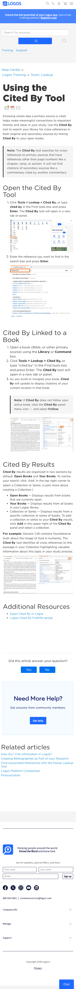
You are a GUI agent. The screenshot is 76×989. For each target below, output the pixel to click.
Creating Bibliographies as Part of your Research (35, 758)
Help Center (11, 69)
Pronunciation (10, 775)
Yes (28, 669)
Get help (38, 720)
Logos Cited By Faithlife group (31, 618)
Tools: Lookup (42, 75)
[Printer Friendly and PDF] (12, 107)
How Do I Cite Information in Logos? (26, 754)
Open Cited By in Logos (26, 613)
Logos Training (14, 75)
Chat (66, 984)
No (47, 669)
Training (7, 50)
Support (21, 50)
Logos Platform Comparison (20, 771)
